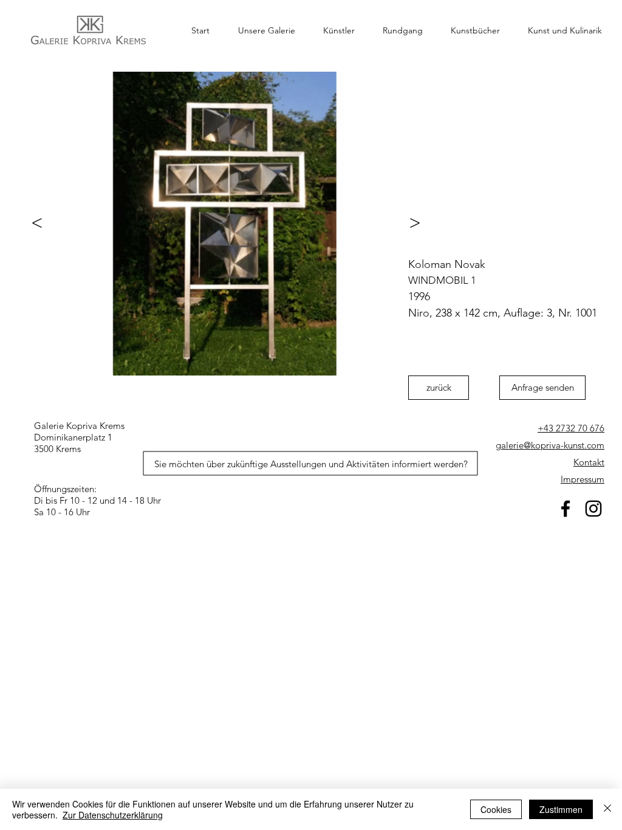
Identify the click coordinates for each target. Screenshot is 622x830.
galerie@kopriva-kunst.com (550, 445)
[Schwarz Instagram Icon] (593, 509)
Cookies (495, 809)
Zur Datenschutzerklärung (113, 815)
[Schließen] (607, 809)
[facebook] (565, 509)
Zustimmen (561, 809)
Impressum (582, 479)
